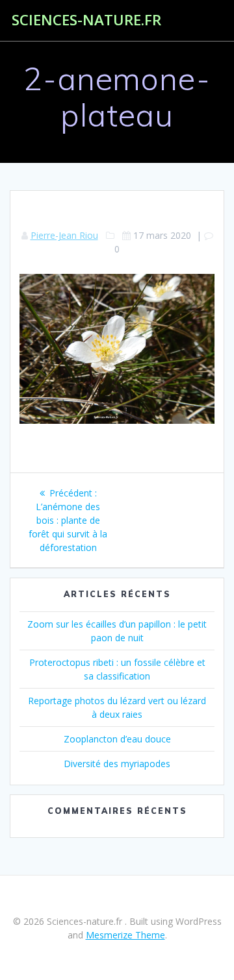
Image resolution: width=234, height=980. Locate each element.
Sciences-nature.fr (86, 20)
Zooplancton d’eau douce (117, 739)
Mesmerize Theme (125, 935)
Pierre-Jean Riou (64, 235)
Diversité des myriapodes (117, 763)
